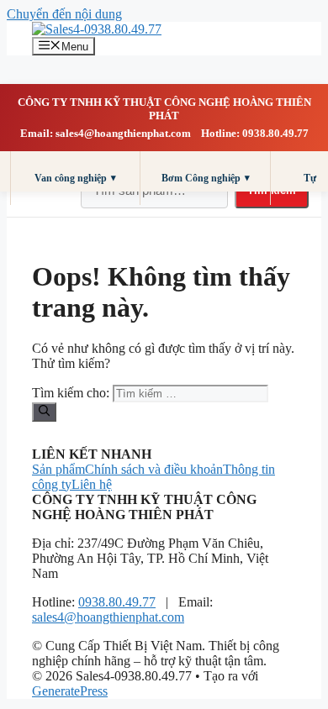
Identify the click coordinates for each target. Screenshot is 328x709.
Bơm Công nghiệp (205, 177)
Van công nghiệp (75, 177)
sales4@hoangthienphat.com (108, 617)
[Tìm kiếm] (44, 411)
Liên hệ (91, 484)
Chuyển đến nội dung (64, 14)
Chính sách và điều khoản (154, 469)
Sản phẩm (58, 469)
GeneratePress (70, 691)
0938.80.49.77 (117, 602)
